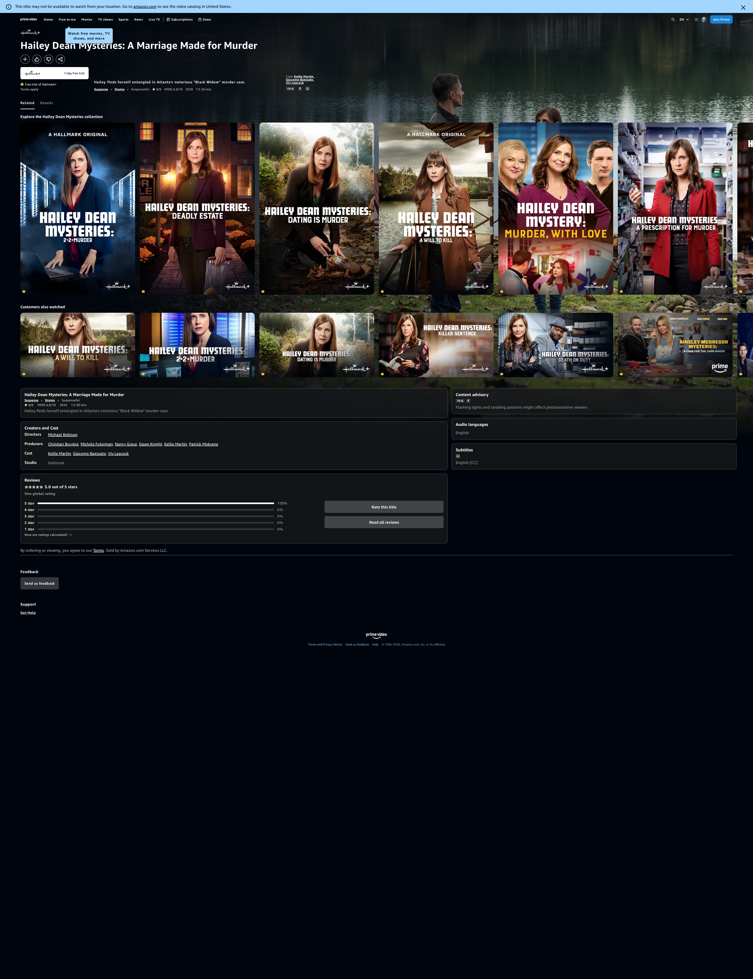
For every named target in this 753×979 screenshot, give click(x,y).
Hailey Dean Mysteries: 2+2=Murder (197, 345)
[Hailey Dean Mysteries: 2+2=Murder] (77, 209)
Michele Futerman (97, 444)
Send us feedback (357, 644)
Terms (98, 550)
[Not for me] (48, 59)
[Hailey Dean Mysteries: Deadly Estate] (197, 209)
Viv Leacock (295, 83)
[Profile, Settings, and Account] (704, 19)
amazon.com (144, 6)
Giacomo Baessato (299, 80)
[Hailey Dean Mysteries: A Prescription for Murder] (675, 209)
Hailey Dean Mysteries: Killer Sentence (436, 345)
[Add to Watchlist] (25, 59)
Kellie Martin (303, 76)
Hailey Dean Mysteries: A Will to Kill (77, 345)
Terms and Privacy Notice (325, 644)
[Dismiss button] (743, 7)
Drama (120, 89)
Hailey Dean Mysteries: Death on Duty (555, 345)
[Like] (37, 59)
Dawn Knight (150, 444)
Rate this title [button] (384, 507)
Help (375, 644)
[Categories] (696, 19)
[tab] (27, 102)
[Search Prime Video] (673, 19)
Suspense (101, 89)
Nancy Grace (126, 444)
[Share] (60, 59)
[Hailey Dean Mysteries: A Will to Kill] (436, 209)
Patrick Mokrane (203, 444)
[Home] (28, 19)
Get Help (28, 612)
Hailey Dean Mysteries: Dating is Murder (316, 345)
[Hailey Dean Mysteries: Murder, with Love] (555, 209)
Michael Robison (62, 434)
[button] (48, 534)
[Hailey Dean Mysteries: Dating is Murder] (316, 209)
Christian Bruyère (63, 444)
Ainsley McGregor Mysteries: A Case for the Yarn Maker (675, 345)
